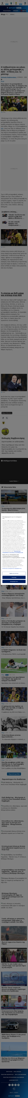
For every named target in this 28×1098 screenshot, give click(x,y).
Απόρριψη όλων (14, 581)
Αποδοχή (14, 577)
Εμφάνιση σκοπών (14, 573)
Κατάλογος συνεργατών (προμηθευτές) (11, 568)
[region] (14, 549)
